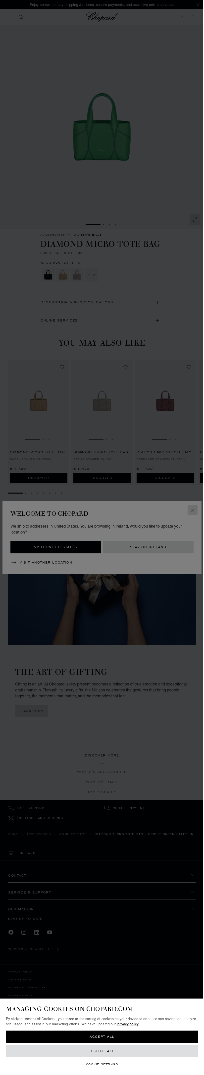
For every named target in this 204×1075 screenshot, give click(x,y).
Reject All (102, 1051)
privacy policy (128, 1023)
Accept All (102, 1037)
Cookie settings (102, 1064)
